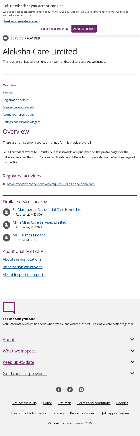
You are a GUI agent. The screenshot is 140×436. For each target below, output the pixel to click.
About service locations (22, 259)
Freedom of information (29, 413)
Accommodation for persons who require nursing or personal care (50, 184)
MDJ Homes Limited (29, 235)
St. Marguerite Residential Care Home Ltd (47, 209)
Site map (64, 403)
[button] (70, 339)
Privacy (58, 413)
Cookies (122, 403)
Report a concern (83, 413)
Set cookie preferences (54, 28)
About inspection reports (24, 274)
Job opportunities (115, 413)
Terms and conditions (93, 403)
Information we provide (22, 266)
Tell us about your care (19, 319)
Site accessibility (24, 403)
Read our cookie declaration (21, 21)
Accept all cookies (84, 28)
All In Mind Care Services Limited (39, 222)
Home (47, 403)
